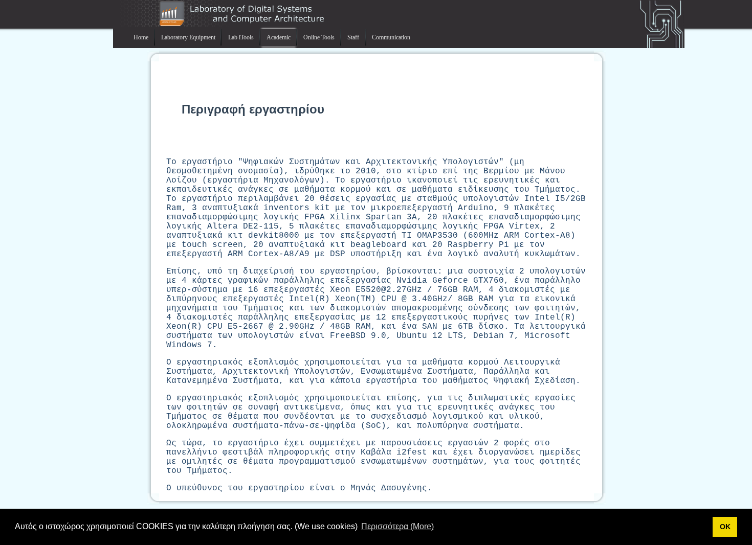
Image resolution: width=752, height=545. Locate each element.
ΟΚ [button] (725, 527)
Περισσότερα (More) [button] (397, 526)
